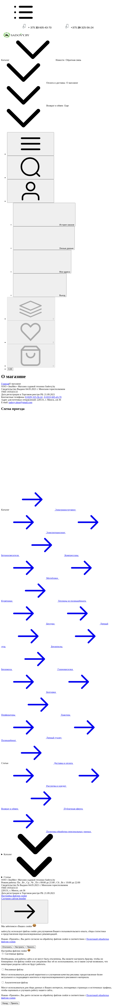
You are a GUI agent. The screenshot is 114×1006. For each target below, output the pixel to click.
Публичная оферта (73, 808)
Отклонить (7, 947)
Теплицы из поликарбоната (72, 601)
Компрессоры (71, 555)
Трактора (65, 715)
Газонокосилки (65, 669)
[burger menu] (30, 144)
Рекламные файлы (14, 969)
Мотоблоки (52, 578)
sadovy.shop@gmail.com (20, 402)
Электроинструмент (65, 509)
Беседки (50, 623)
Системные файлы (14, 954)
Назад (5, 1003)
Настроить (19, 947)
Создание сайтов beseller (13, 898)
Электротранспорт (56, 532)
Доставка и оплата (63, 763)
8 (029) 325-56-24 (33, 397)
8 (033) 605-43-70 (52, 397)
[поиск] (30, 167)
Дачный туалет (54, 737)
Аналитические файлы (16, 982)
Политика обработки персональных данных (69, 831)
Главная (5, 384)
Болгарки (51, 692)
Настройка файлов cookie (14, 896)
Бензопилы (56, 646)
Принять (31, 947)
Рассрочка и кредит (56, 786)
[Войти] (30, 191)
